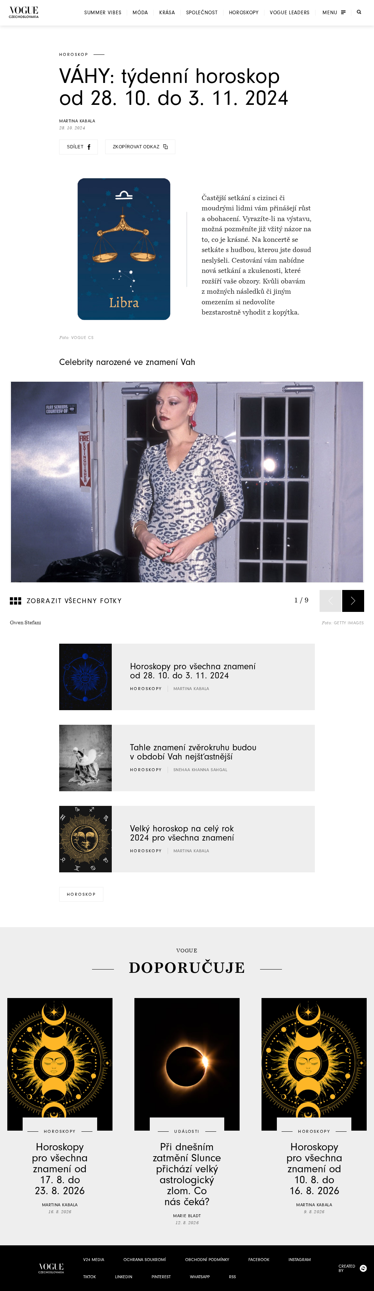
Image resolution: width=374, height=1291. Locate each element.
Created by (347, 1268)
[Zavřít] (366, 1283)
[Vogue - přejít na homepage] (23, 12)
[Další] (353, 601)
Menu (330, 13)
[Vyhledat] (359, 12)
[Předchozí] (330, 601)
